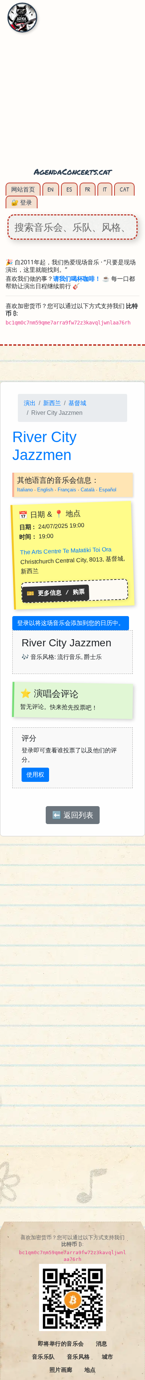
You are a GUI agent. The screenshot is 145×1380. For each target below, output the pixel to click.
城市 (107, 1356)
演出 (30, 403)
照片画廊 (60, 1369)
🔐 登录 (21, 202)
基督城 (77, 403)
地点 (90, 1369)
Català (87, 489)
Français (67, 489)
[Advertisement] (72, 88)
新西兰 (52, 403)
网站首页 (23, 189)
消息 (101, 1343)
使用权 (35, 774)
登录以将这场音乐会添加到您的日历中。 (70, 623)
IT (105, 189)
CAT (124, 189)
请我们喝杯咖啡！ (77, 278)
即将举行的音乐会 (61, 1343)
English (45, 489)
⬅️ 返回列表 (72, 815)
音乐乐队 (43, 1356)
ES (69, 189)
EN (51, 189)
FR (87, 189)
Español (107, 489)
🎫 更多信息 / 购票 (55, 592)
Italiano (25, 489)
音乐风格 (78, 1356)
